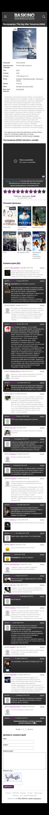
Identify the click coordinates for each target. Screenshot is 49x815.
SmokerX (13, 281)
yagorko (12, 695)
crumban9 (13, 505)
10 (44, 191)
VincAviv (13, 416)
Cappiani (13, 478)
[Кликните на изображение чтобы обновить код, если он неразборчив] (12, 773)
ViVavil (12, 305)
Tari (11, 394)
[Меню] (5, 16)
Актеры (30, 793)
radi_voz (13, 585)
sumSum (13, 608)
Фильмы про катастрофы (24, 86)
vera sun (13, 428)
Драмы (18, 81)
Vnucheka (13, 324)
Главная (8, 793)
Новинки (23, 793)
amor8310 (13, 382)
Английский (20, 89)
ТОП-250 (16, 793)
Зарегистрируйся (12, 181)
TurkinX (12, 718)
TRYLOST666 (14, 268)
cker (11, 465)
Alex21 (12, 658)
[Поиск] (43, 16)
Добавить (8, 786)
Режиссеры (38, 793)
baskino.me (12, 798)
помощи (36, 136)
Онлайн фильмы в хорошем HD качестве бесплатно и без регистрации (24, 16)
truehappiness (14, 564)
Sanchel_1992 (15, 596)
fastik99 (12, 576)
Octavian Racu (15, 371)
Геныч (12, 439)
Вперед (30, 729)
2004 (18, 70)
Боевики (19, 79)
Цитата (42, 268)
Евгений (12, 533)
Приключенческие (29, 79)
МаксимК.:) (13, 674)
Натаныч (13, 454)
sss (11, 623)
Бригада (13, 520)
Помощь (15, 795)
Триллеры (39, 79)
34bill (12, 544)
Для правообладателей (28, 795)
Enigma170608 (15, 707)
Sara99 (12, 647)
